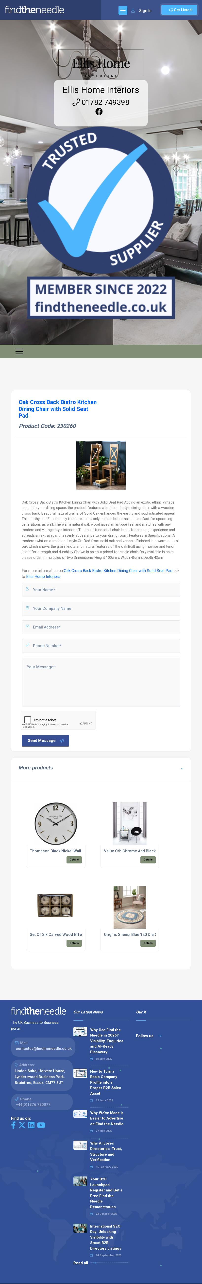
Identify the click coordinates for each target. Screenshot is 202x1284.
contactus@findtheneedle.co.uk (44, 1048)
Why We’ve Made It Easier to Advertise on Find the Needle (106, 1118)
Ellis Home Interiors (101, 90)
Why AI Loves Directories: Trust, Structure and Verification (106, 1151)
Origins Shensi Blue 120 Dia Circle (134, 934)
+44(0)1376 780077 (33, 1104)
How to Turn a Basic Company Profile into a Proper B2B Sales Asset (105, 1082)
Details (74, 859)
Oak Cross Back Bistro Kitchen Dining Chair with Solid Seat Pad (118, 570)
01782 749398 (104, 102)
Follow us (145, 1036)
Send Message (42, 740)
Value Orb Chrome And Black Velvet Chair (141, 851)
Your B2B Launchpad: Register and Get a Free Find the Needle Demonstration (106, 1193)
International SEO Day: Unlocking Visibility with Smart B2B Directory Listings (105, 1237)
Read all (81, 1263)
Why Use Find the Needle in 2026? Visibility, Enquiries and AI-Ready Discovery (106, 1041)
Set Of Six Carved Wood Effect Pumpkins (67, 934)
